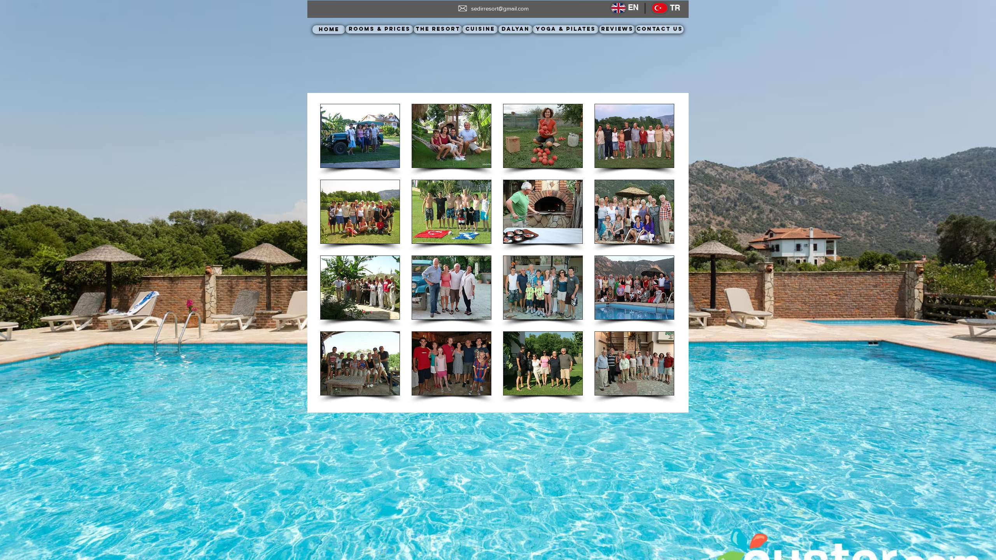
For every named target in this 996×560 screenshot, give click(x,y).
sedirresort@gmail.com (500, 8)
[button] (360, 136)
